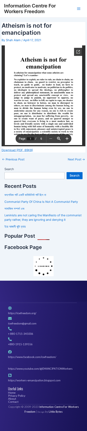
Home (12, 392)
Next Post (76, 159)
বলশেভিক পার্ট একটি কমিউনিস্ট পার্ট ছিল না (25, 195)
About (12, 398)
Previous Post (13, 159)
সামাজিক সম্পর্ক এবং (14, 208)
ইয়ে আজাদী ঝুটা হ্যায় (15, 226)
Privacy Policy (16, 395)
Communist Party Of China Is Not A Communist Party (41, 202)
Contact (13, 401)
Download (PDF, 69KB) (17, 150)
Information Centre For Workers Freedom (30, 8)
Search (9, 169)
